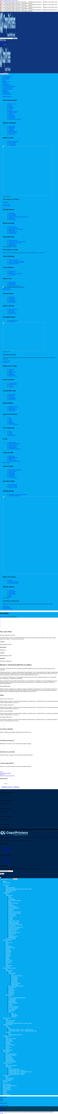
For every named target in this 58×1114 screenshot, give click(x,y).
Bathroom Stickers (12, 313)
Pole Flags (13, 1016)
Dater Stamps (11, 472)
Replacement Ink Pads (13, 581)
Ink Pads (10, 580)
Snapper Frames (12, 244)
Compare (5, 1093)
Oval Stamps (11, 476)
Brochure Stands (12, 142)
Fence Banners (11, 213)
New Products (11, 899)
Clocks (7, 1046)
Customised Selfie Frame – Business (16, 1070)
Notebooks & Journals (13, 923)
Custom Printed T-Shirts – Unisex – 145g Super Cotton (20, 1029)
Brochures (10, 106)
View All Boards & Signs (17, 975)
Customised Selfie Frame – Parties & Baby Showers (20, 1071)
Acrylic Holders (12, 144)
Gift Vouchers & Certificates (14, 119)
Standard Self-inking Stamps (14, 469)
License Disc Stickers (10, 1020)
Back (7, 886)
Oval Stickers (11, 299)
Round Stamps (11, 475)
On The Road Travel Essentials (15, 924)
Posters (10, 110)
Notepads (8, 959)
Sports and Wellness (12, 929)
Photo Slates (8, 1047)
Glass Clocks (11, 396)
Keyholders (11, 917)
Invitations (8, 956)
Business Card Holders (13, 141)
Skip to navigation (4, 0)
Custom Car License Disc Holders (16, 262)
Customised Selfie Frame (14, 1069)
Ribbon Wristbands (12, 409)
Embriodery (11, 422)
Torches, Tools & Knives (14, 932)
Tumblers (10, 373)
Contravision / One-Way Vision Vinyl (16, 241)
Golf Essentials (11, 914)
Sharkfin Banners (12, 1001)
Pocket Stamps (11, 473)
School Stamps (11, 592)
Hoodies (10, 421)
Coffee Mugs (11, 369)
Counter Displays (12, 145)
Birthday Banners (12, 447)
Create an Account (4, 1105)
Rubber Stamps (11, 126)
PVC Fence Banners (13, 1008)
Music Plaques (11, 399)
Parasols (10, 1005)
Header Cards (9, 960)
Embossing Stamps (12, 484)
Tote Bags (10, 385)
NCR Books (11, 130)
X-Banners (10, 988)
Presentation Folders (13, 111)
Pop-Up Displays (12, 219)
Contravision (11, 1010)
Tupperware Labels (12, 309)
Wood (9, 431)
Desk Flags (11, 993)
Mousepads (11, 387)
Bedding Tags (11, 410)
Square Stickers (11, 302)
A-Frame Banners (12, 999)
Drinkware (10, 910)
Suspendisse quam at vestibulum (10, 787)
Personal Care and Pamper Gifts (15, 927)
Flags (9, 1011)
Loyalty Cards (11, 134)
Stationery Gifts (11, 931)
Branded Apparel (12, 460)
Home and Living (12, 915)
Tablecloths (11, 991)
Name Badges (11, 127)
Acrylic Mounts (11, 274)
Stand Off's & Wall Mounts (14, 286)
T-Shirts (10, 419)
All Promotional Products (14, 461)
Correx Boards (11, 226)
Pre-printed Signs (12, 233)
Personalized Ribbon (10, 887)
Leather (10, 434)
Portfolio (5, 616)
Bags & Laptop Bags (13, 903)
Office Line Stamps (12, 487)
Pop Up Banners (12, 1009)
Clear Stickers (11, 297)
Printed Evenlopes (12, 131)
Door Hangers (11, 115)
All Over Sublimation (13, 424)
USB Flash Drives (10, 1078)
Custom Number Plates (13, 263)
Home (1, 616)
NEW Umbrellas (12, 933)
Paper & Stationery (12, 132)
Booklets (8, 949)
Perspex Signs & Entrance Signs (15, 229)
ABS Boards (14, 977)
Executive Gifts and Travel (14, 912)
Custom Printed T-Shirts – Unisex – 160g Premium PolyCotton (22, 1031)
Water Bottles (11, 374)
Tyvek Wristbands (12, 445)
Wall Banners (11, 218)
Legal (9, 595)
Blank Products (11, 435)
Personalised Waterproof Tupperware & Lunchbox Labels (18, 889)
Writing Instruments (12, 936)
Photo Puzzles (11, 395)
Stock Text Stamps (12, 477)
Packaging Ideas (12, 926)
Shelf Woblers (11, 118)
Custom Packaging (12, 906)
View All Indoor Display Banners (15, 986)
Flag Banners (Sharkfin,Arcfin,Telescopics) (18, 217)
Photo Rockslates (12, 398)
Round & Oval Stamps (11, 1061)
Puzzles (7, 1048)
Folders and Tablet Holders (14, 913)
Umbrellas (10, 934)
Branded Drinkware (12, 457)
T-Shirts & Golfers (12, 383)
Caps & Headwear (12, 384)
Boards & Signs (12, 973)
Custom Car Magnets (13, 259)
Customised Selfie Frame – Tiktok (16, 1074)
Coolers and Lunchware (13, 908)
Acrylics (10, 432)
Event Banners (11, 989)
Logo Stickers (11, 321)
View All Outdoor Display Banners (18, 997)
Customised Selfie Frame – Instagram (16, 1073)
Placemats (8, 963)
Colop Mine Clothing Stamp (14, 495)
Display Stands (11, 245)
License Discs (14, 980)
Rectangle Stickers (12, 300)
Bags (9, 901)
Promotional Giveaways (13, 928)
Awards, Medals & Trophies (14, 900)
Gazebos (10, 1004)
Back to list (2, 774)
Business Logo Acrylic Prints (15, 273)
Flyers (9, 105)
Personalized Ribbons (13, 406)
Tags (7, 964)
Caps (9, 417)
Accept (1, 1113)
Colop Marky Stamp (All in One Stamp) (17, 494)
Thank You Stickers (12, 320)
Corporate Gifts (9, 895)
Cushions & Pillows (12, 376)
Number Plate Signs (15, 983)
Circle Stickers (11, 298)
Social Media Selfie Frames (14, 448)
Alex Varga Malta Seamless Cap (15, 1034)
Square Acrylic (11, 272)
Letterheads (11, 129)
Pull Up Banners (12, 214)
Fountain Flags (14, 1015)
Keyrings (10, 918)
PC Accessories (9, 1079)
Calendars (10, 109)
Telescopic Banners (12, 1002)
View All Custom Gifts (11, 1038)
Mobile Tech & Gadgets (13, 922)
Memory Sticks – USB (13, 920)
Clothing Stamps (9, 1059)
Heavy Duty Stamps (13, 486)
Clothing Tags (11, 408)
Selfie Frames (11, 230)
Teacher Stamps (12, 594)
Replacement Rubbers (13, 583)
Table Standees (9, 965)
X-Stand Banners (12, 215)
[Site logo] (8, 37)
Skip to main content (13, 0)
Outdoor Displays (10, 994)
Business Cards (11, 103)
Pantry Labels (11, 312)
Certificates (8, 955)
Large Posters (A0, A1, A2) (14, 243)
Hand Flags (13, 1014)
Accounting (11, 590)
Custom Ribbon (9, 1041)
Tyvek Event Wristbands (11, 1065)
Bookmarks (11, 107)
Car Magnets (14, 979)
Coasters (10, 370)
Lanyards (10, 919)
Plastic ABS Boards (12, 228)
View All (10, 897)
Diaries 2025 (11, 909)
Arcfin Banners (11, 1000)
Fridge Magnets (11, 372)
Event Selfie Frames (12, 446)
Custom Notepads (12, 112)
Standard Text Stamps (10, 1055)
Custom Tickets (11, 116)
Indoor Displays (9, 970)
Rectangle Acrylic (12, 271)
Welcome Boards (12, 442)
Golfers (10, 420)
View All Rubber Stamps (11, 1053)
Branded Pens (11, 456)
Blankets (10, 904)
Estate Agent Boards (13, 231)
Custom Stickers (9, 1022)
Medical (10, 596)
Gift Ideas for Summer (11, 938)
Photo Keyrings (11, 394)
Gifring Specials (12, 937)
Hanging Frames (12, 283)
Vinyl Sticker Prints (12, 240)
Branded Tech (11, 458)
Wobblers (8, 966)
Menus (7, 957)
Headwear (8, 1032)
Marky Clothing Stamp (11, 890)
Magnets (10, 114)
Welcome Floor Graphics (14, 443)
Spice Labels (11, 310)
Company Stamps (12, 471)
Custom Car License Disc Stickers (16, 261)
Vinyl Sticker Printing (13, 1006)
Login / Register (6, 1094)
